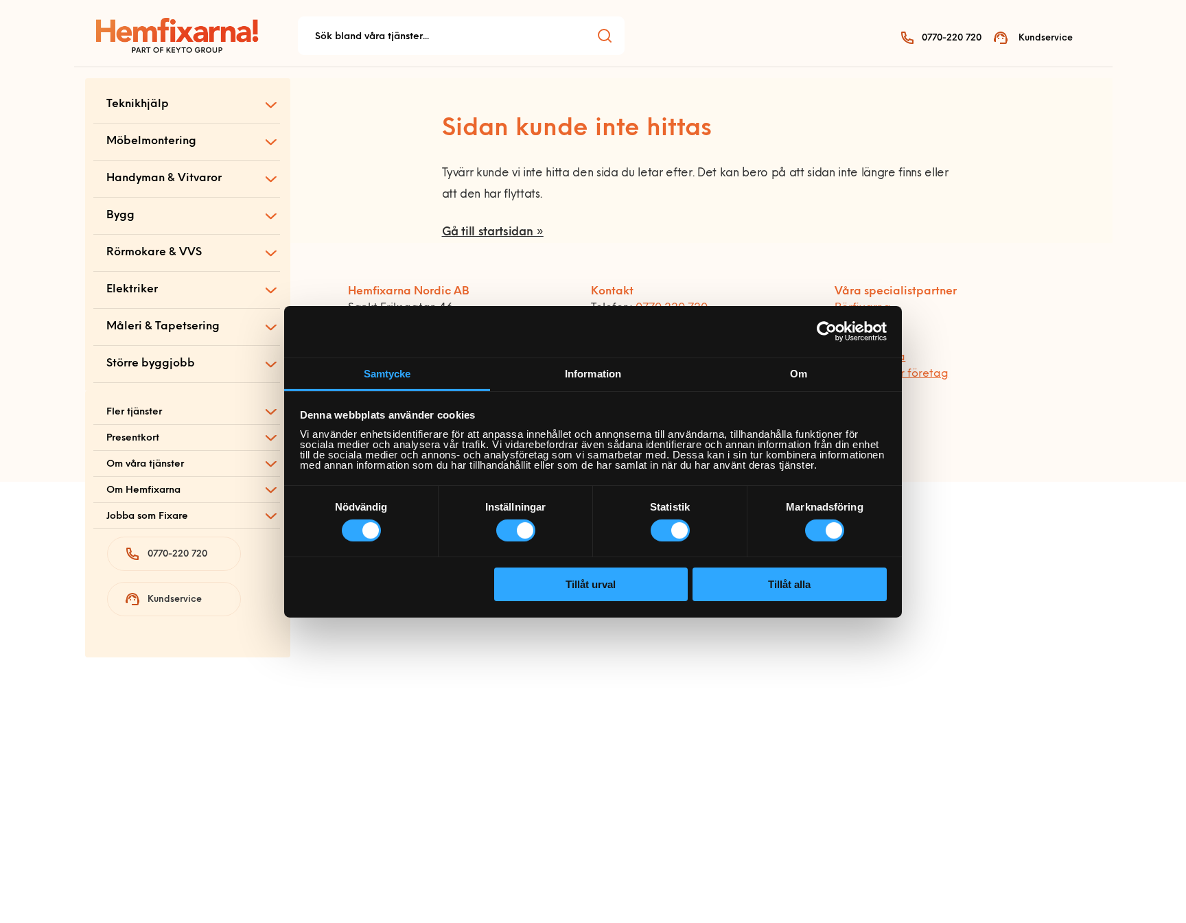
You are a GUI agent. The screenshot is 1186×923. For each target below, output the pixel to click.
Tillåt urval (591, 584)
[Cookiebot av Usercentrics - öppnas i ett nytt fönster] (827, 331)
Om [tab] (798, 373)
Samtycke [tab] (387, 373)
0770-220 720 (951, 38)
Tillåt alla (789, 584)
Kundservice (1046, 38)
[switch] (515, 530)
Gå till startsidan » (493, 232)
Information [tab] (593, 373)
